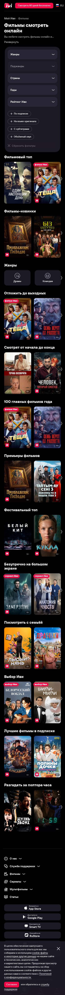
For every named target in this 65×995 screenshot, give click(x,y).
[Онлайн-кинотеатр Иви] (9, 5)
